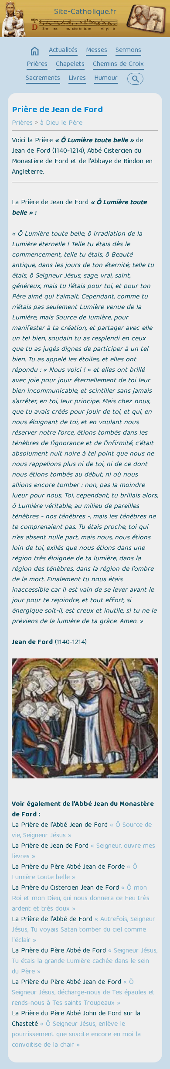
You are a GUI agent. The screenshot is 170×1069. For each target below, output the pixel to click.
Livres (77, 78)
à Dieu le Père (61, 123)
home (35, 51)
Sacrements (43, 78)
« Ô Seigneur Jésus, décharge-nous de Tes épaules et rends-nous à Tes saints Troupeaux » (83, 993)
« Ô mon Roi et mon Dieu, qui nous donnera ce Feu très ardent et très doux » (81, 898)
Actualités (63, 51)
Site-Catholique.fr (85, 12)
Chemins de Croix (118, 64)
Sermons (128, 51)
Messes (96, 51)
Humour (106, 78)
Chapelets (70, 64)
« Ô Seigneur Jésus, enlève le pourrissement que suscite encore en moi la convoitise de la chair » (76, 1035)
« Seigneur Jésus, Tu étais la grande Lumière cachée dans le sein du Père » (84, 961)
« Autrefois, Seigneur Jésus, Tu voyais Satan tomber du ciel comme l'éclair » (83, 930)
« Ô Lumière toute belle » (74, 872)
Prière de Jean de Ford (57, 110)
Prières (37, 64)
